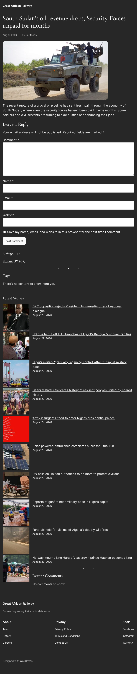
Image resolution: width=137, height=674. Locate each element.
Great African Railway (17, 5)
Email (8, 198)
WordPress (26, 660)
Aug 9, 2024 (10, 34)
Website (8, 215)
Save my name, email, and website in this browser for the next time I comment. (64, 232)
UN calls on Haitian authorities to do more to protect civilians (76, 474)
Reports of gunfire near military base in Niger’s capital (70, 502)
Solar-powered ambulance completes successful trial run (73, 446)
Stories (33, 34)
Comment (11, 140)
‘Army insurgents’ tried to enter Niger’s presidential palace (73, 418)
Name (8, 181)
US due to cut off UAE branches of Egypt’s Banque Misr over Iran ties (81, 334)
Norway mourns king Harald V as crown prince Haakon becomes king (82, 557)
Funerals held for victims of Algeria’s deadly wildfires (70, 530)
